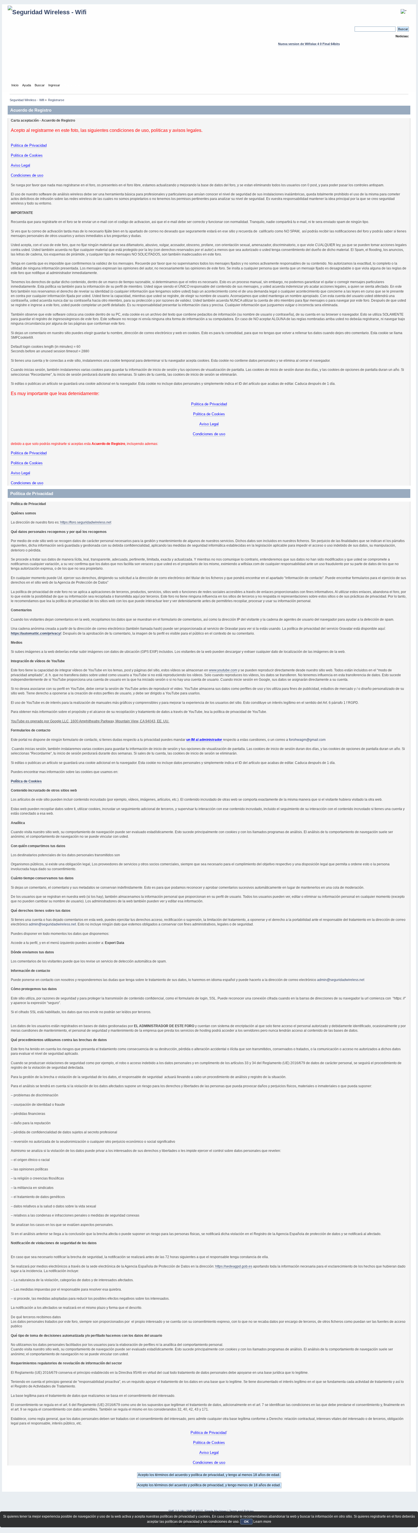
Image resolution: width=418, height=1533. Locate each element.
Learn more (262, 1522)
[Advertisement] (209, 70)
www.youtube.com (223, 670)
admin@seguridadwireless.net (52, 924)
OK (246, 1521)
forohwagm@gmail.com (307, 740)
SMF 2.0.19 (176, 1510)
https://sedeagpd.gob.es (233, 1266)
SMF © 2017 (194, 1510)
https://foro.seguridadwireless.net (85, 522)
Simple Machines (215, 1510)
